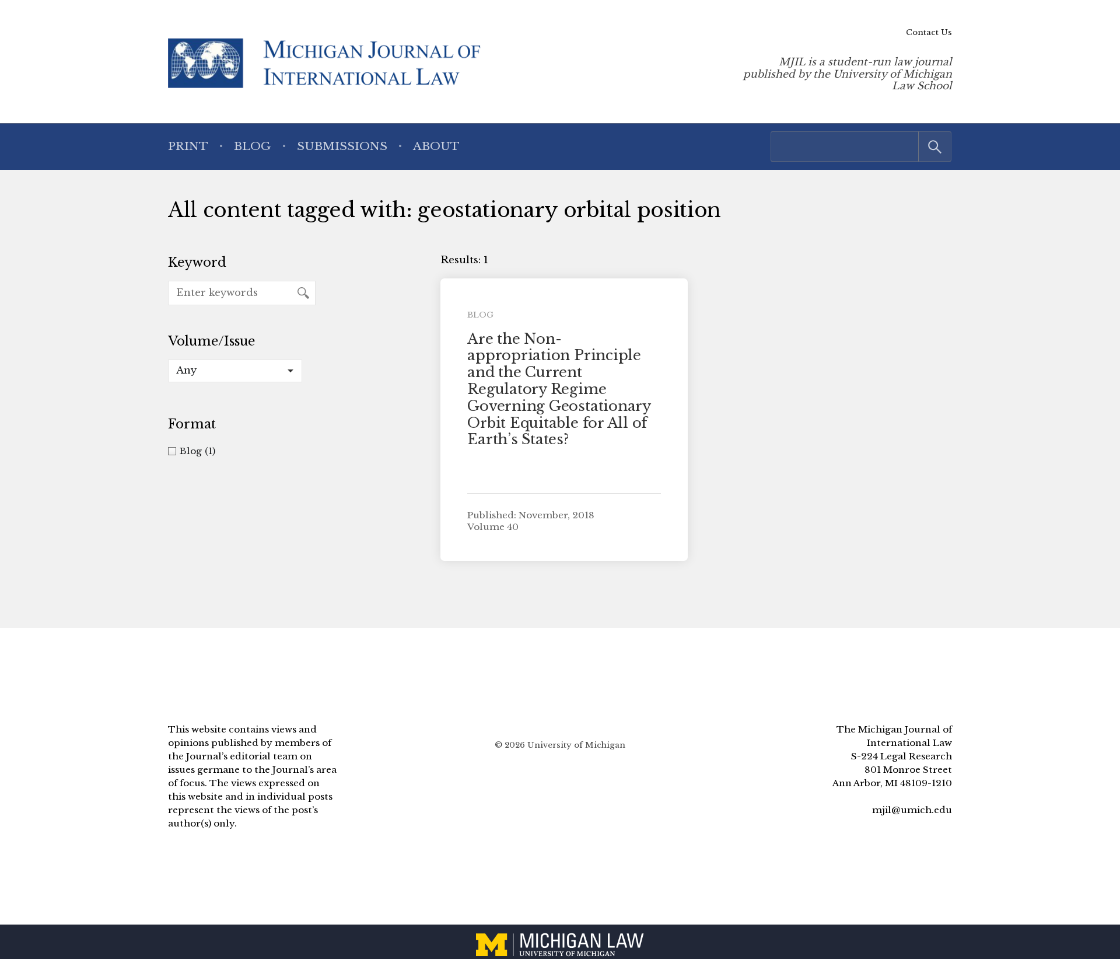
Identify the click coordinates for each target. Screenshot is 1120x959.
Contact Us (929, 32)
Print (188, 146)
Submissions (342, 146)
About (436, 146)
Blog (252, 146)
